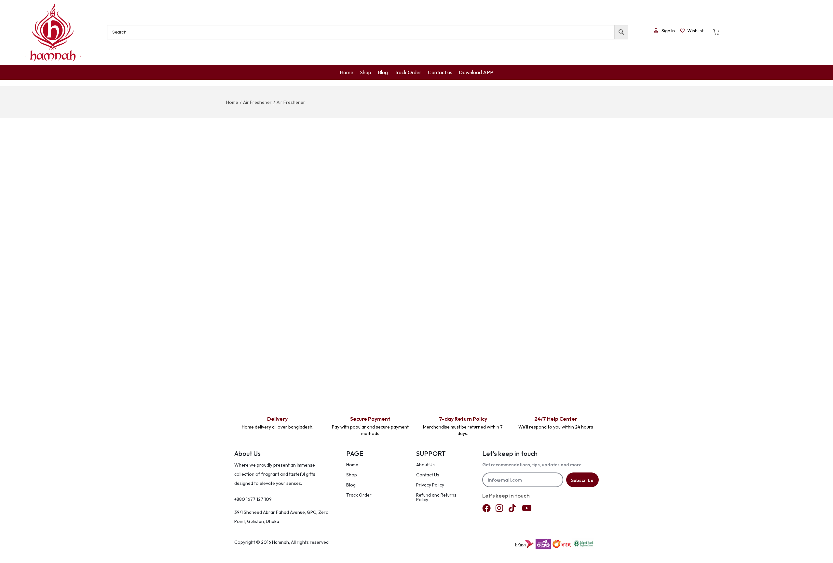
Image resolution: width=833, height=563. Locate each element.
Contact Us (427, 475)
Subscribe (582, 480)
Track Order (359, 495)
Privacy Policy (430, 485)
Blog (351, 485)
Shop (351, 475)
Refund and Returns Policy (436, 497)
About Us (425, 465)
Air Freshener (257, 102)
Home (232, 102)
